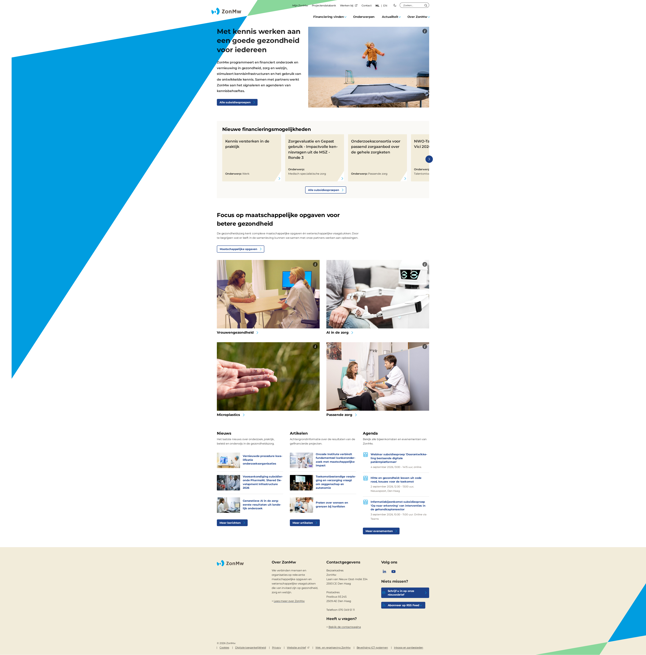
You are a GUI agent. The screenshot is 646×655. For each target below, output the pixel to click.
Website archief (296, 647)
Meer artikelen (303, 522)
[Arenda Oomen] (424, 31)
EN (385, 5)
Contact (367, 5)
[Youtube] (393, 571)
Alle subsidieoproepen (235, 102)
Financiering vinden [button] (328, 17)
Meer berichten (230, 522)
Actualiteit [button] (390, 17)
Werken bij (346, 5)
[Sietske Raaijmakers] (424, 346)
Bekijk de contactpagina (345, 627)
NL (377, 5)
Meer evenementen (379, 531)
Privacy (276, 647)
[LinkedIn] (384, 571)
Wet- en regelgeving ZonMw (333, 647)
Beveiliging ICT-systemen (372, 647)
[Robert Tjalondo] (315, 346)
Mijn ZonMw (300, 5)
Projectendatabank (324, 5)
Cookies (224, 647)
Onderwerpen (363, 17)
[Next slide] (429, 159)
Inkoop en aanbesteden (408, 647)
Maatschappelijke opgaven (238, 249)
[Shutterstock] (424, 264)
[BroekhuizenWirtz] (315, 264)
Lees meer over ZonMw (289, 601)
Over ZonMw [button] (417, 17)
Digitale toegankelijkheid (250, 647)
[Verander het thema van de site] (395, 5)
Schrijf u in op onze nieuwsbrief (401, 592)
